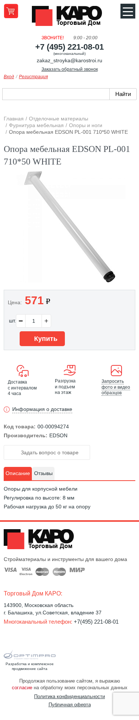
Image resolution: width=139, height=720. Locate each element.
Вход (9, 76)
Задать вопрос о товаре (49, 452)
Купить (44, 338)
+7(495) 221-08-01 (96, 621)
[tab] (18, 473)
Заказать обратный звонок (70, 69)
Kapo (69, 18)
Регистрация (33, 76)
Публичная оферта (70, 704)
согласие (22, 687)
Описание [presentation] (18, 473)
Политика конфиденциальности (69, 696)
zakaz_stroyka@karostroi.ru (69, 60)
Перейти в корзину (11, 11)
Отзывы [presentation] (43, 473)
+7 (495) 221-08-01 (69, 47)
